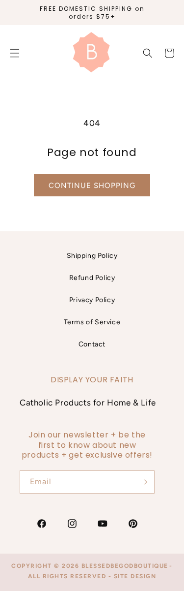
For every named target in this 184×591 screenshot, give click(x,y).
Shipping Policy (92, 255)
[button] (147, 53)
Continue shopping (92, 185)
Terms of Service (92, 322)
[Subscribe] (143, 482)
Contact (92, 344)
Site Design (135, 576)
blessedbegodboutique (124, 565)
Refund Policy (92, 278)
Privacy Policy (92, 300)
